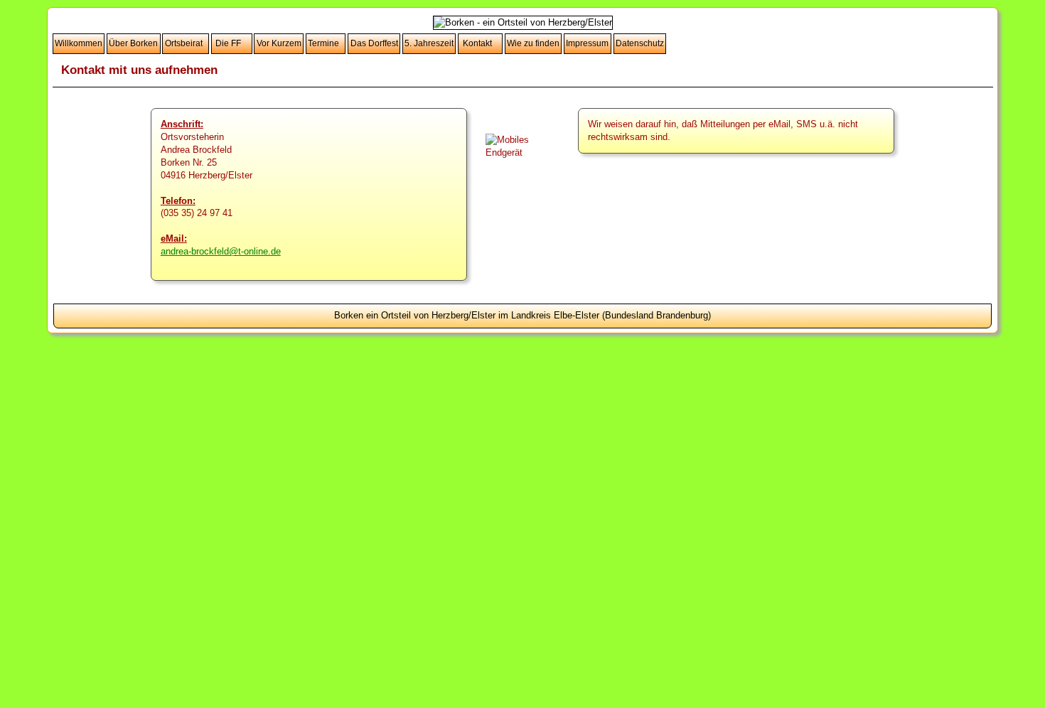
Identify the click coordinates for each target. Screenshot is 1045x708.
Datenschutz (640, 43)
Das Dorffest (374, 43)
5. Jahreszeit (429, 43)
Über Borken (133, 43)
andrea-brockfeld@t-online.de (221, 251)
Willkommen (78, 43)
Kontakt (480, 43)
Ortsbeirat (186, 43)
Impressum (587, 43)
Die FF (231, 43)
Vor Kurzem (279, 43)
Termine (325, 43)
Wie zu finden (533, 43)
